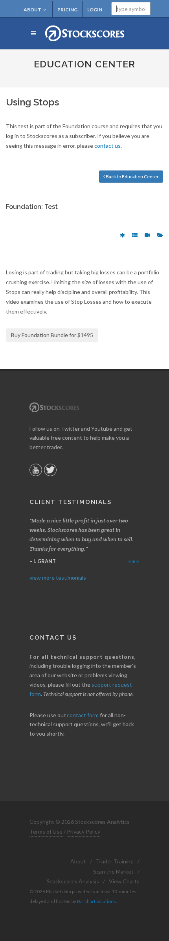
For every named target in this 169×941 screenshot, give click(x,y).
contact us (107, 145)
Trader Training (115, 861)
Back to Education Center (132, 176)
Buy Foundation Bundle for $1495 (52, 335)
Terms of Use (45, 831)
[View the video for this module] (147, 235)
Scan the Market (113, 871)
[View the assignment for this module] (135, 235)
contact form (83, 715)
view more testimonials (57, 577)
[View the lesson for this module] (160, 235)
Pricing (67, 10)
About (32, 10)
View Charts (124, 881)
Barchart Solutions (96, 901)
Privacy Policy (83, 831)
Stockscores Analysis (73, 881)
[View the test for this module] (122, 235)
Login (94, 10)
